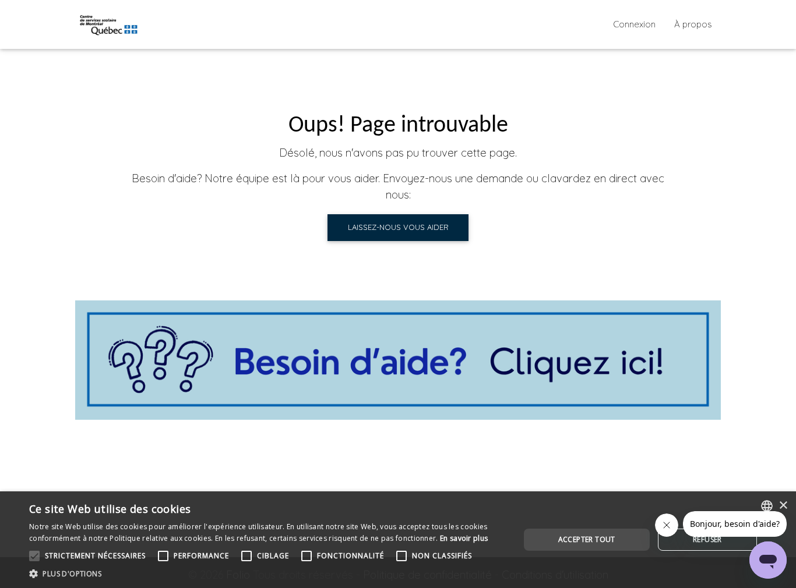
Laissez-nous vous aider (398, 227)
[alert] (398, 539)
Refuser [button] (707, 539)
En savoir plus (464, 538)
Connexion (634, 24)
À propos (693, 24)
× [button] (783, 505)
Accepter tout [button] (586, 539)
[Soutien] (398, 360)
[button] (267, 573)
